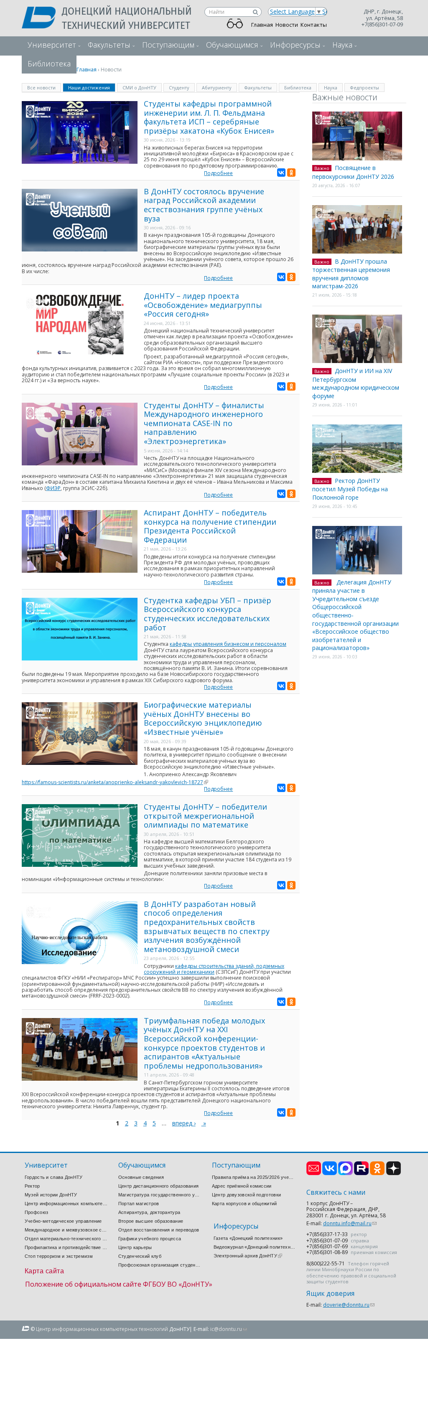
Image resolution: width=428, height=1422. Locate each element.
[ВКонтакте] (281, 172)
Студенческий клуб (139, 1256)
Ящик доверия (330, 1294)
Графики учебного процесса (149, 1238)
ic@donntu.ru (228, 1329)
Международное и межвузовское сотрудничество (66, 1229)
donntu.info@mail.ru (350, 1223)
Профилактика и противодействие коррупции (66, 1247)
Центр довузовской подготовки (246, 1194)
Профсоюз (36, 1212)
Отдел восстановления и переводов (158, 1229)
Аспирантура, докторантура (149, 1212)
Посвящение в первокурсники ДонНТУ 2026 (353, 172)
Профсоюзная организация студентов (160, 1264)
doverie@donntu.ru (348, 1304)
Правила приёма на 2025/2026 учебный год (254, 1177)
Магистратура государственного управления (160, 1194)
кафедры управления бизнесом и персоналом (228, 644)
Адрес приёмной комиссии (242, 1185)
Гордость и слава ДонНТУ (54, 1177)
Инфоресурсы (295, 45)
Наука (342, 45)
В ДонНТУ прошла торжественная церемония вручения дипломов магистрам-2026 (351, 273)
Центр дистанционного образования (158, 1185)
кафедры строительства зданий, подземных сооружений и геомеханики (214, 968)
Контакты (314, 24)
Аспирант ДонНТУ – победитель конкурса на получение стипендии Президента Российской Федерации (210, 526)
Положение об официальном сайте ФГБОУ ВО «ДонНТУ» (118, 1284)
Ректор (32, 1185)
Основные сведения (141, 1177)
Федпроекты (364, 87)
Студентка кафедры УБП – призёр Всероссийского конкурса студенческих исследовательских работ (207, 613)
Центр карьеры (135, 1247)
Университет (52, 45)
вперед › (184, 1123)
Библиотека (297, 87)
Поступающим (168, 45)
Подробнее (218, 173)
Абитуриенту (217, 87)
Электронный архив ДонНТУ (248, 1255)
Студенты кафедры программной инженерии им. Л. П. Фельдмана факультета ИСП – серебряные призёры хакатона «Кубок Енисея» (209, 117)
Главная (262, 24)
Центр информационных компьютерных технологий (66, 1203)
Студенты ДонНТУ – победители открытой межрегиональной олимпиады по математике (205, 816)
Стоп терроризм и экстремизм (59, 1256)
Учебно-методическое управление (63, 1221)
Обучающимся (232, 45)
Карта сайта (44, 1271)
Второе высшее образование (150, 1221)
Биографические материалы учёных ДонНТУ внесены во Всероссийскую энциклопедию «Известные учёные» (203, 718)
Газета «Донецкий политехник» (248, 1238)
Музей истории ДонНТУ (51, 1194)
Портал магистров (138, 1203)
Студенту (179, 87)
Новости (286, 24)
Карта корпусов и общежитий (244, 1203)
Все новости (41, 87)
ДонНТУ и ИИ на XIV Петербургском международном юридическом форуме (355, 383)
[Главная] (42, 18)
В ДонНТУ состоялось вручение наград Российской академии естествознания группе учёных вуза (204, 204)
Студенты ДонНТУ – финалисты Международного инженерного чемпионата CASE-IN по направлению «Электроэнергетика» (204, 423)
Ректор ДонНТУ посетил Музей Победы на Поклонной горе (350, 489)
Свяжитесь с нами (335, 1192)
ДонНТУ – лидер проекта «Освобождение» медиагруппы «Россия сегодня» (203, 305)
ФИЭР (53, 488)
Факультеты (109, 45)
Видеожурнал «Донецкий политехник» (255, 1246)
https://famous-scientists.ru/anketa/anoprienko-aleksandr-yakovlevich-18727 (115, 782)
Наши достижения (91, 87)
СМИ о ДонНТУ (139, 87)
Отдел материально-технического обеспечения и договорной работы (66, 1238)
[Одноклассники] (291, 172)
